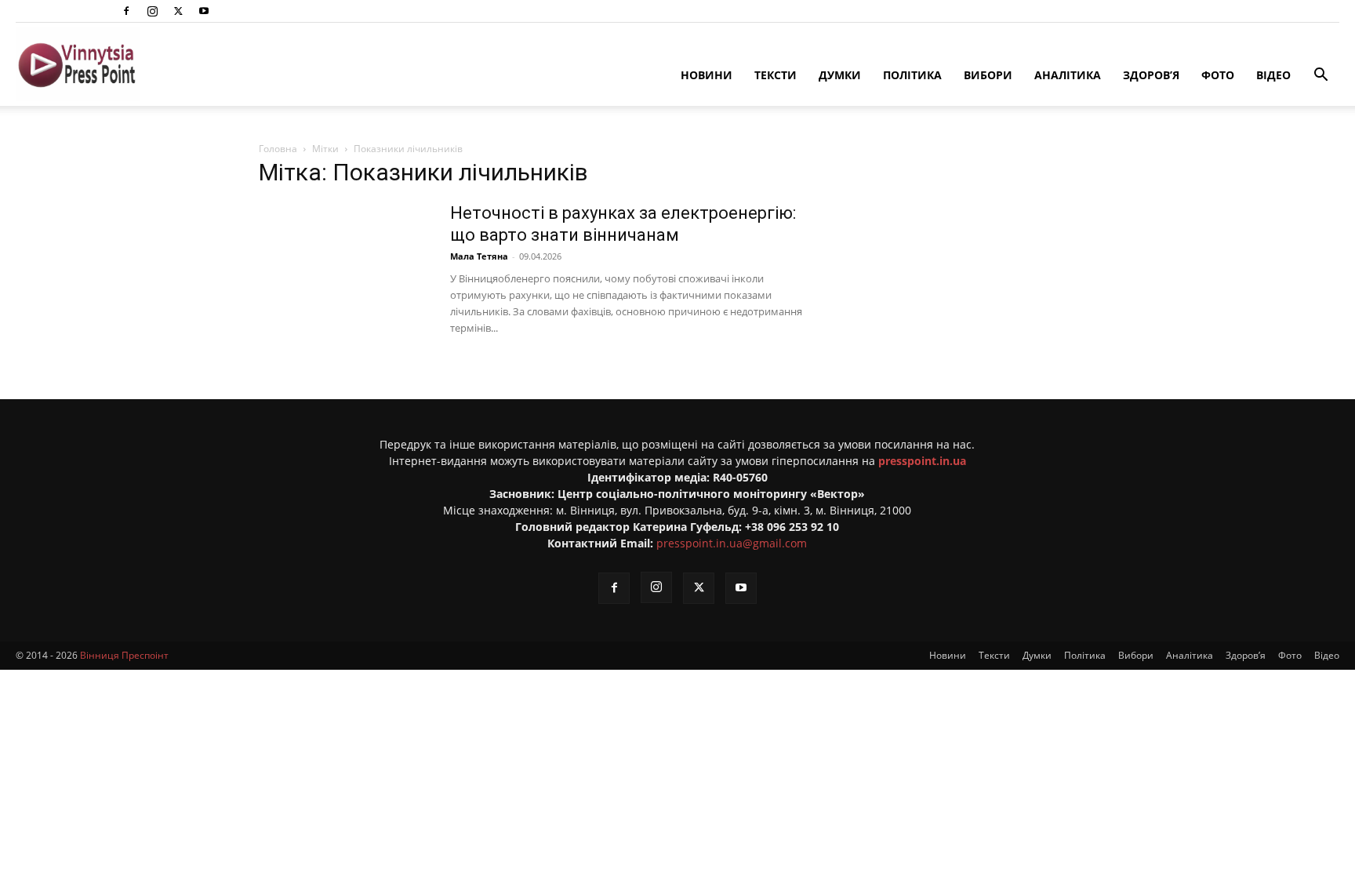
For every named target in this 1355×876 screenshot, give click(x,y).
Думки (840, 74)
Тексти (775, 74)
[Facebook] (126, 11)
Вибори (988, 74)
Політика (912, 74)
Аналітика (1067, 74)
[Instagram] (152, 11)
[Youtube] (204, 11)
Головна (278, 148)
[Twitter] (178, 11)
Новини (706, 74)
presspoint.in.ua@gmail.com (731, 543)
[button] (1320, 76)
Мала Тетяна (479, 256)
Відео (1273, 74)
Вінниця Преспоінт (124, 655)
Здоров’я (1151, 74)
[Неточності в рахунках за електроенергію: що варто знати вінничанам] (344, 261)
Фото (1217, 74)
